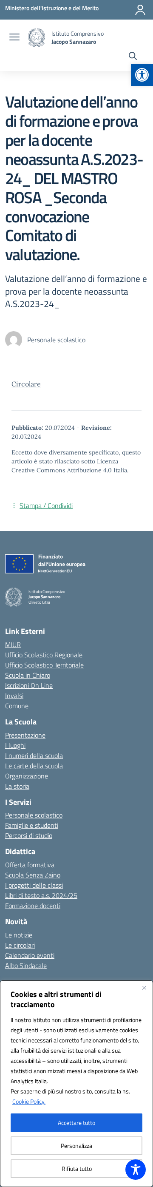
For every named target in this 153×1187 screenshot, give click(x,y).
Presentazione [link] (25, 735)
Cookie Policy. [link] (28, 1101)
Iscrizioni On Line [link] (29, 685)
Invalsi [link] (14, 695)
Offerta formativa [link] (29, 865)
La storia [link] (17, 786)
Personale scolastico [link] (33, 815)
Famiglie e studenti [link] (31, 825)
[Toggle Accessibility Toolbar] (136, 1170)
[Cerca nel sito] (132, 56)
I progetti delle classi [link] (34, 885)
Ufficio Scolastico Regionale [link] (43, 655)
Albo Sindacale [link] (26, 965)
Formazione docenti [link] (32, 905)
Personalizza (76, 1145)
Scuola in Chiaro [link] (27, 675)
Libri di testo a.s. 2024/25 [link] (41, 895)
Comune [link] (16, 706)
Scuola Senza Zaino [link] (32, 875)
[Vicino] (144, 988)
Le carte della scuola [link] (34, 766)
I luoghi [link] (15, 745)
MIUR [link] (13, 644)
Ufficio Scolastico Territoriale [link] (44, 665)
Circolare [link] (26, 384)
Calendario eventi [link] (29, 955)
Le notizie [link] (18, 935)
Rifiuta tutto (77, 1168)
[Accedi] (140, 9)
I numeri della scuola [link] (34, 755)
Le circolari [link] (20, 945)
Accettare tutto (76, 1122)
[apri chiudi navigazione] (14, 38)
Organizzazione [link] (26, 776)
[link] (142, 75)
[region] (76, 1083)
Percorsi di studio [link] (28, 835)
